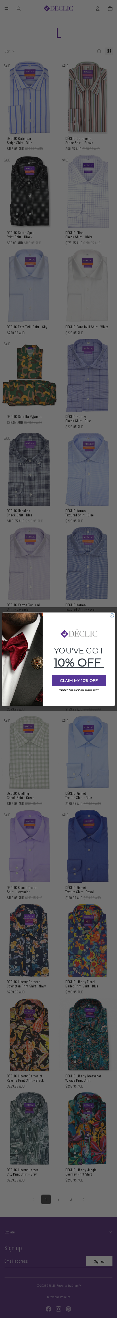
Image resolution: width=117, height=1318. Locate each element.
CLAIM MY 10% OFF (79, 680)
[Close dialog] (112, 615)
